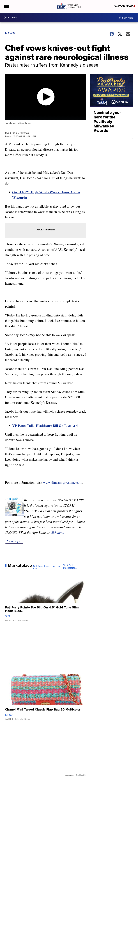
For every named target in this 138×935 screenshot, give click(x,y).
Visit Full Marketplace (70, 566)
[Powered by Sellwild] (81, 775)
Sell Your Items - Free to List (46, 567)
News (10, 33)
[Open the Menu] (6, 6)
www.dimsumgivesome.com (62, 482)
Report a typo (14, 541)
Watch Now (124, 6)
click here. (57, 532)
